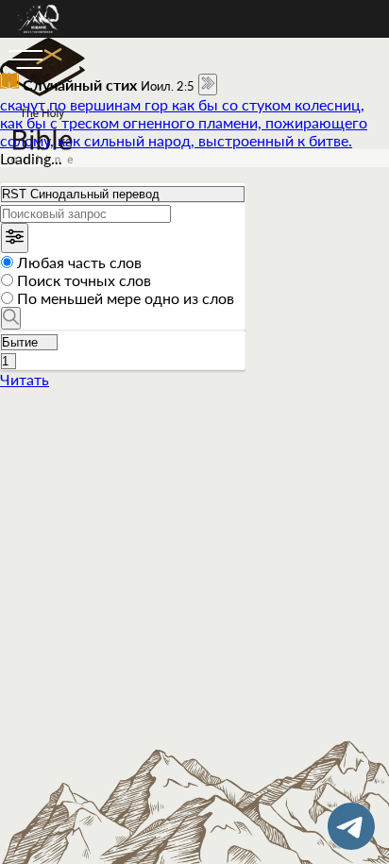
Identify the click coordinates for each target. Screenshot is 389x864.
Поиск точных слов (84, 280)
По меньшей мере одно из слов (125, 298)
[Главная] (39, 32)
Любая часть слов (79, 262)
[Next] (207, 84)
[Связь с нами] (351, 826)
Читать (24, 379)
